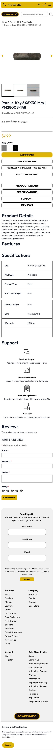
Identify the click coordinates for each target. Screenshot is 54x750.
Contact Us (34, 659)
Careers (32, 602)
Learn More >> (8, 737)
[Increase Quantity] (15, 148)
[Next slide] (51, 56)
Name (5, 450)
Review (6, 472)
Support (27, 198)
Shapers (9, 624)
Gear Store (34, 605)
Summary (7, 461)
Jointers (9, 605)
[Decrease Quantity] (4, 148)
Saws (7, 594)
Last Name (27, 539)
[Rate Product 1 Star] (3, 491)
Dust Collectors (12, 617)
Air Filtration (11, 621)
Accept (8, 745)
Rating (5, 486)
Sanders (9, 598)
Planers (8, 602)
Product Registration (38, 663)
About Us (33, 594)
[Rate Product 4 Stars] (17, 491)
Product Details (27, 185)
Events (32, 598)
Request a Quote (27, 161)
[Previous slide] (2, 56)
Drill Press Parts (24, 22)
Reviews (27, 205)
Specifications (27, 192)
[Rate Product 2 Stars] (8, 491)
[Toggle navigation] (49, 4)
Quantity (7, 143)
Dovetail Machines (13, 632)
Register (9, 659)
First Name (27, 526)
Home (4, 22)
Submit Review (9, 498)
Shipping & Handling (38, 682)
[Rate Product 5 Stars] (21, 491)
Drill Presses (10, 613)
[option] (8, 90)
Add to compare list (27, 174)
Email (27, 552)
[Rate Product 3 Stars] (12, 491)
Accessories (10, 639)
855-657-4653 (14, 5)
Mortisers (9, 628)
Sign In (8, 656)
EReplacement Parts (38, 701)
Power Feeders (12, 636)
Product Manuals (36, 667)
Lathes (8, 609)
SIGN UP (27, 579)
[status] (10, 148)
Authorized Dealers (38, 671)
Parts (12, 22)
